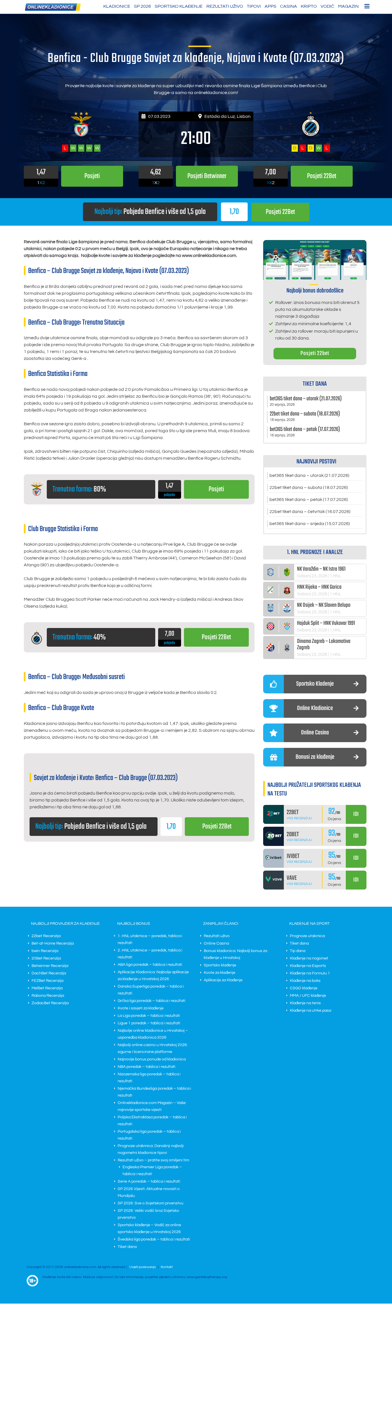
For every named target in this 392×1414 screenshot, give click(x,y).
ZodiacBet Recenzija (50, 1003)
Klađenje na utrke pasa (310, 1011)
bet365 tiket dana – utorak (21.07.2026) (309, 475)
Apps (270, 6)
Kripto (309, 6)
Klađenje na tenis (305, 1003)
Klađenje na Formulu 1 (310, 973)
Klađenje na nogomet (309, 958)
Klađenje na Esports (308, 966)
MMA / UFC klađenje (308, 996)
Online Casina (216, 943)
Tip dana (297, 951)
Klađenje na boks (305, 981)
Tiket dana (127, 1247)
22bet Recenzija (46, 936)
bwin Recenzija (45, 951)
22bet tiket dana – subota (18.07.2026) (308, 487)
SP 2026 (142, 6)
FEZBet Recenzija (47, 981)
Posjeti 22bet (314, 353)
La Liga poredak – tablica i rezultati (149, 1016)
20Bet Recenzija (46, 958)
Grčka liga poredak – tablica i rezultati (151, 1001)
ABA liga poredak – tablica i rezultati (150, 965)
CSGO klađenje (303, 988)
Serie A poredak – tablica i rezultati (149, 1181)
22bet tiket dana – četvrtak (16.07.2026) (309, 511)
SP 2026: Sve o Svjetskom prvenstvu (150, 1203)
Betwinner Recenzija (50, 966)
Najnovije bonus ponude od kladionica (152, 1059)
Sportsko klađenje (179, 6)
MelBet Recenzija (47, 988)
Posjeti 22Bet (280, 212)
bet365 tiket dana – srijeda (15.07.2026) (309, 523)
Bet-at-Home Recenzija (53, 943)
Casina (288, 6)
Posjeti (216, 489)
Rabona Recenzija (48, 996)
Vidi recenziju (299, 818)
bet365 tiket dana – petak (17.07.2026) (308, 499)
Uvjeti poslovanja (142, 1267)
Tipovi (254, 6)
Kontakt (167, 1267)
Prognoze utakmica (307, 936)
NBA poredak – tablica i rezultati (146, 1067)
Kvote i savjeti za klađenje (141, 1008)
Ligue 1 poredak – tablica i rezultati (149, 1023)
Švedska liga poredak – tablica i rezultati (154, 1239)
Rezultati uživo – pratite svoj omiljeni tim (153, 1160)
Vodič (327, 6)
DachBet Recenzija (49, 973)
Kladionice (116, 6)
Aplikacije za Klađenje (223, 980)
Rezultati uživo (224, 6)
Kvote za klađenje (219, 973)
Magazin (348, 6)
